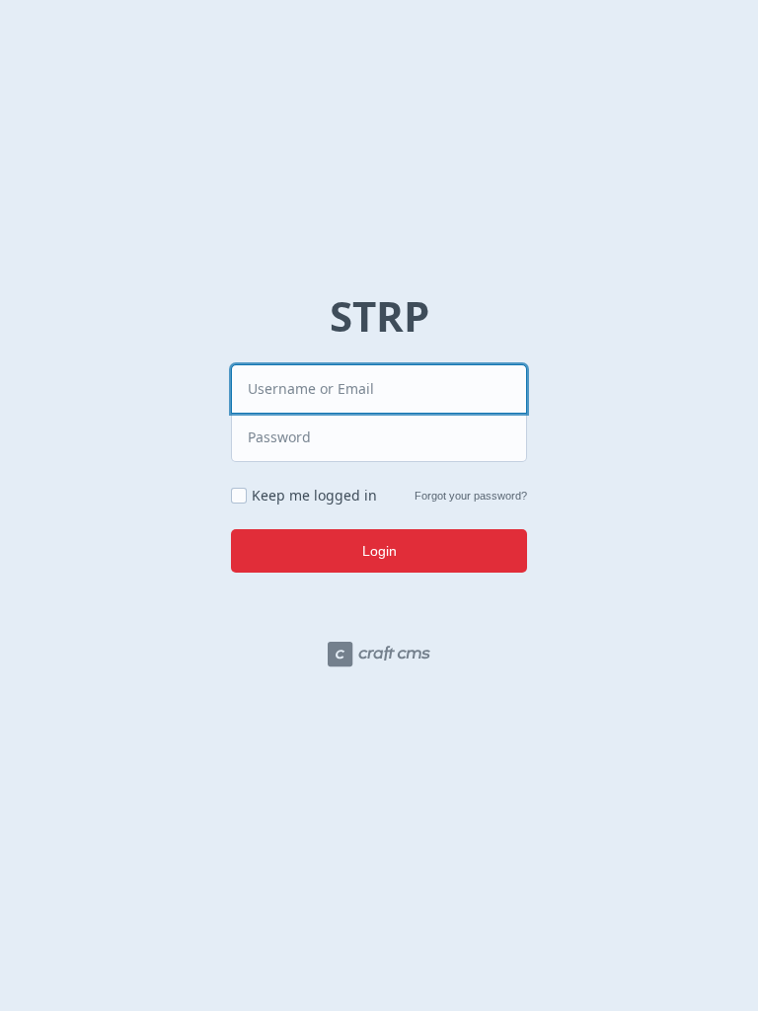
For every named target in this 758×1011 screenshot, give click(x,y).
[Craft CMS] (379, 657)
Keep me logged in (314, 496)
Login (379, 551)
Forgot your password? (471, 496)
